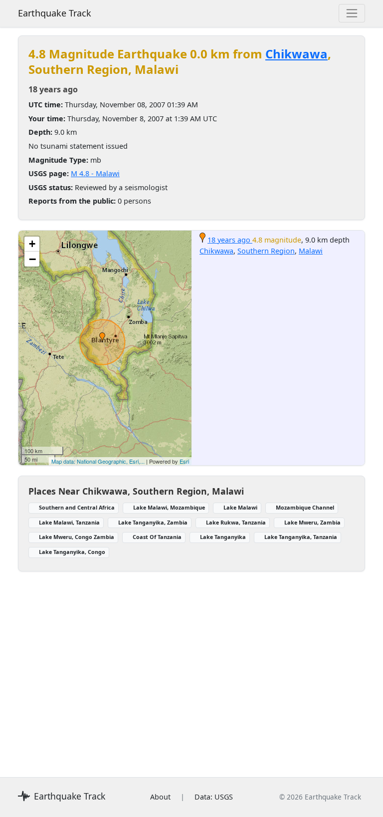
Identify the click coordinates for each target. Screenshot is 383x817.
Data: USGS (213, 797)
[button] (102, 337)
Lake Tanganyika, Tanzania (300, 537)
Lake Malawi (240, 507)
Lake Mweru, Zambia (312, 522)
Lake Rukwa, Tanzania (236, 522)
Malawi (311, 251)
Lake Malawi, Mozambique (169, 507)
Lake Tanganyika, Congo (72, 551)
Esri (184, 461)
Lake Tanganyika (223, 537)
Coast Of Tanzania (157, 537)
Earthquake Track (54, 13)
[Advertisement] (191, 668)
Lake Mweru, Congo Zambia (76, 537)
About (160, 797)
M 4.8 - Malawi (95, 173)
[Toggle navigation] (352, 13)
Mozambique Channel (305, 507)
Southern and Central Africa (77, 507)
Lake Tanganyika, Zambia (153, 522)
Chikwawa (296, 53)
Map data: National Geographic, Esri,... (98, 461)
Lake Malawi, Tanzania (69, 522)
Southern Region (266, 251)
